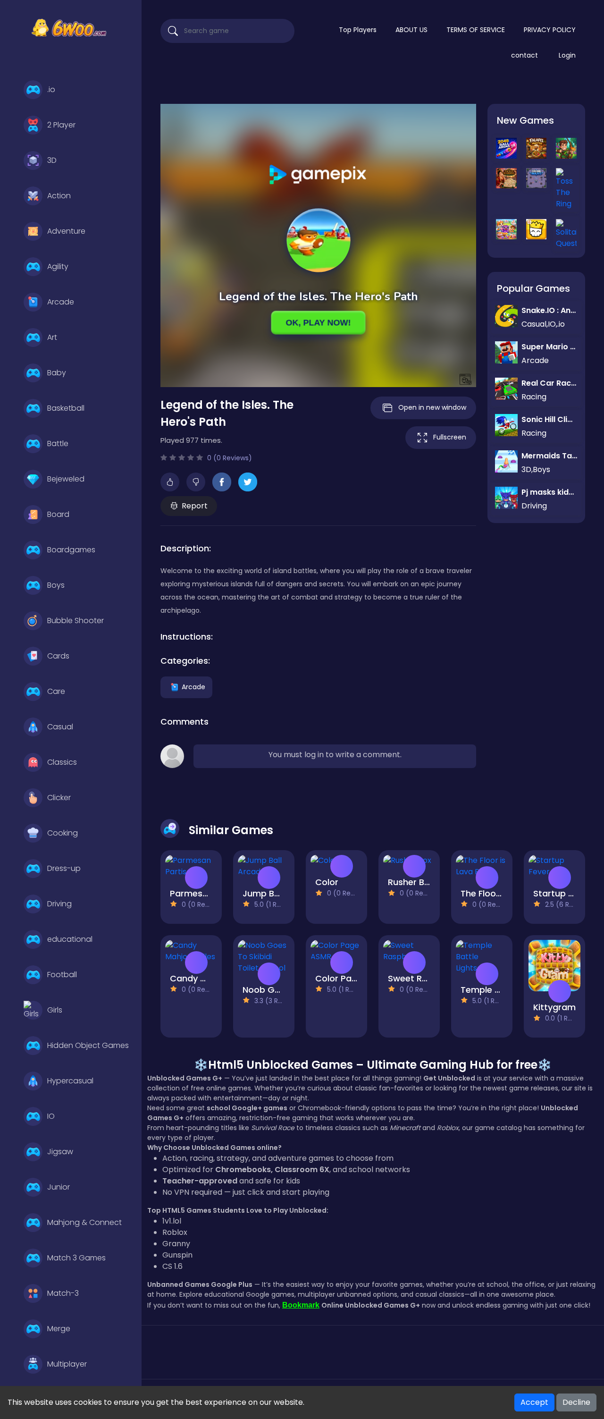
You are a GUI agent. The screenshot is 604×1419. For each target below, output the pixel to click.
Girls (54, 1010)
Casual (60, 726)
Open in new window (432, 407)
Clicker (59, 797)
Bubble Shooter (75, 620)
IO (51, 1116)
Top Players (358, 29)
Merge (58, 1328)
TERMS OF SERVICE (475, 29)
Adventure (66, 231)
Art (52, 337)
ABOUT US (411, 29)
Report (195, 505)
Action (59, 195)
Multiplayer (67, 1364)
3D (52, 160)
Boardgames (71, 549)
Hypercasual (70, 1080)
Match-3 (63, 1293)
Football (62, 974)
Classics (62, 762)
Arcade (60, 301)
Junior (58, 1187)
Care (56, 691)
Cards (58, 655)
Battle (57, 443)
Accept (534, 1402)
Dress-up (64, 868)
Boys (56, 585)
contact (524, 55)
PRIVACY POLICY (550, 29)
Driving (59, 903)
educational (69, 939)
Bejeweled (65, 478)
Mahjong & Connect (84, 1222)
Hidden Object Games (88, 1045)
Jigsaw (60, 1151)
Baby (56, 372)
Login (567, 55)
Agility (57, 266)
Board (58, 514)
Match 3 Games (76, 1257)
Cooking (62, 833)
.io (51, 89)
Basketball (65, 408)
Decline (576, 1402)
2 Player (61, 124)
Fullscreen (449, 437)
